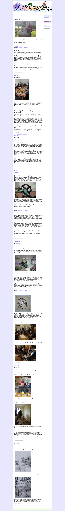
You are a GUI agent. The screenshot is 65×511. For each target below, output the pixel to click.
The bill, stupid (17, 212)
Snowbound (16, 443)
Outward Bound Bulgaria (19, 292)
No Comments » (25, 47)
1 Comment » (25, 134)
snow (17, 46)
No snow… (16, 17)
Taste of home (17, 241)
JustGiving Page (46, 17)
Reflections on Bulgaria (19, 48)
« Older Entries (16, 506)
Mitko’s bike (16, 365)
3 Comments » (25, 170)
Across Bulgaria (19, 47)
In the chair (16, 135)
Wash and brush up (18, 172)
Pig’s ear (16, 75)
